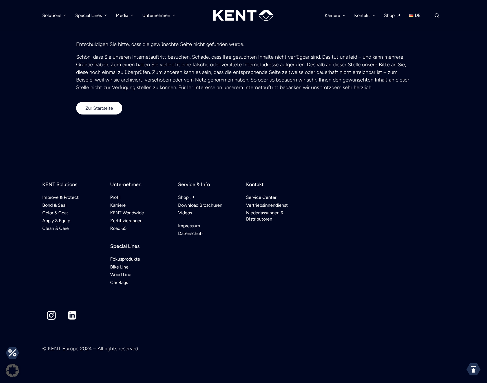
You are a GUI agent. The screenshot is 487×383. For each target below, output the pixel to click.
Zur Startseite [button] (99, 108)
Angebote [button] (12, 353)
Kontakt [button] (362, 15)
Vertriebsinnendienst (267, 205)
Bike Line (119, 267)
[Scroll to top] (473, 369)
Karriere (118, 205)
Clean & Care (55, 228)
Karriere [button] (332, 15)
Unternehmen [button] (156, 15)
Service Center (261, 197)
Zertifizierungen (126, 220)
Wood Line (120, 274)
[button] (440, 15)
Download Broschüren (200, 205)
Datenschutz (191, 233)
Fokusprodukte (125, 259)
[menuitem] (56, 15)
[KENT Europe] (243, 15)
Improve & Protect (60, 197)
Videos (185, 212)
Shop (389, 15)
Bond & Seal (54, 205)
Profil (115, 197)
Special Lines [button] (88, 15)
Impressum (189, 225)
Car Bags (119, 282)
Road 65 (118, 228)
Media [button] (122, 15)
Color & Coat (55, 212)
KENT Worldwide (127, 212)
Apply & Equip (56, 220)
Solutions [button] (51, 15)
